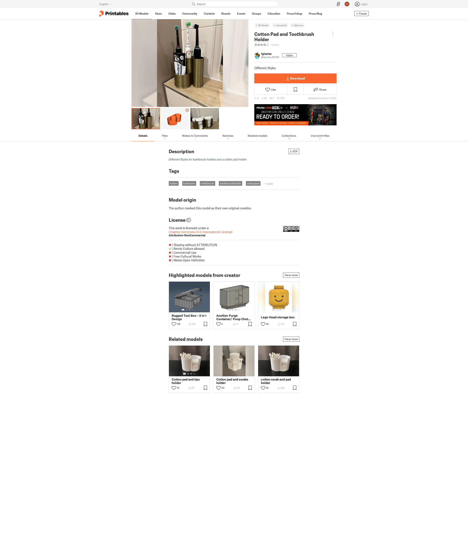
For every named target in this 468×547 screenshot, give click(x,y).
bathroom (189, 183)
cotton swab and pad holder (276, 381)
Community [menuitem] (189, 13)
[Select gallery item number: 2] (186, 310)
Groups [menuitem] (256, 13)
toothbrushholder (230, 183)
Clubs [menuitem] (172, 13)
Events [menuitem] (241, 13)
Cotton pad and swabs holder (232, 381)
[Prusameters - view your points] (347, 4)
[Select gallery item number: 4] (192, 310)
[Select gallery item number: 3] (189, 310)
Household (281, 25)
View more (291, 275)
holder (174, 183)
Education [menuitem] (274, 13)
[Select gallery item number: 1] (183, 310)
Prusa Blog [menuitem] (315, 13)
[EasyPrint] (338, 4)
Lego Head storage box (278, 317)
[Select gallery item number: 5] (195, 310)
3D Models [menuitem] (141, 13)
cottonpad (253, 183)
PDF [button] (295, 151)
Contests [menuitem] (209, 13)
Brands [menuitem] (225, 13)
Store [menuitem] (158, 13)
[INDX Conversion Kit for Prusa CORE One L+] (295, 114)
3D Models (263, 25)
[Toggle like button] (174, 324)
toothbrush (207, 183)
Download (297, 78)
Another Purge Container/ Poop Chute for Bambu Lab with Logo (233, 317)
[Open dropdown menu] (333, 33)
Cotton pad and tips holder (186, 381)
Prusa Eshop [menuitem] (294, 13)
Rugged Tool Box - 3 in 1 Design (189, 317)
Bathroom (298, 25)
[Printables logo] (114, 13)
